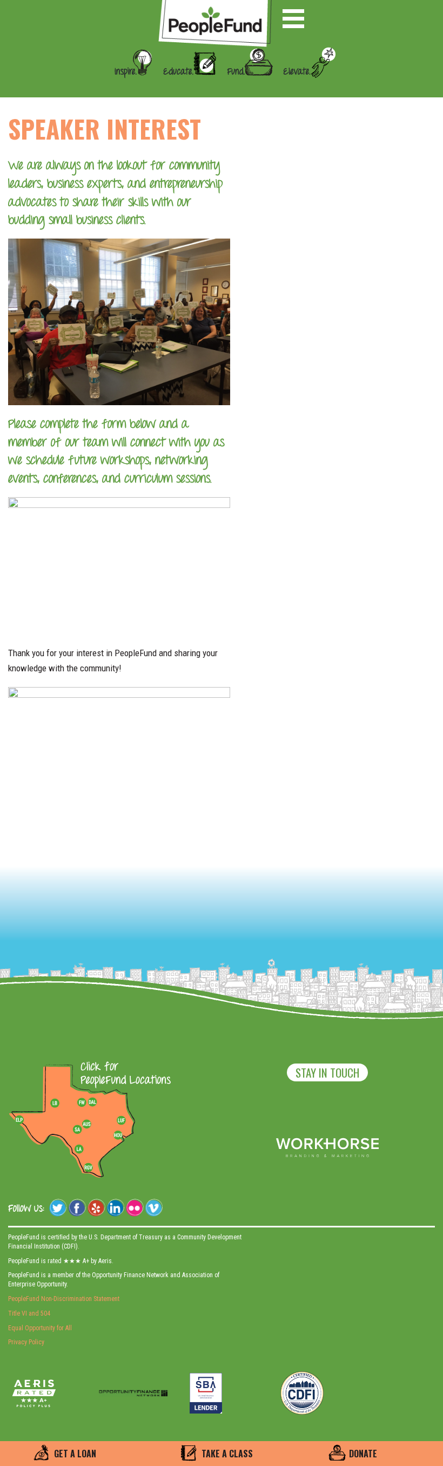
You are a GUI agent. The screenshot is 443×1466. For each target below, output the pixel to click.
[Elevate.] (305, 87)
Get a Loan (75, 1453)
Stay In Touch (327, 1072)
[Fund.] (246, 87)
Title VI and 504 (29, 1313)
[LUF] (121, 1120)
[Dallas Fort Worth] (92, 1102)
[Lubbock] (59, 1102)
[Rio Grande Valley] (88, 1167)
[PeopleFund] (215, 5)
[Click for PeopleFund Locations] (122, 1074)
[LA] (79, 1149)
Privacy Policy (26, 1342)
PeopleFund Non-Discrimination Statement (63, 1299)
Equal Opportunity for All (40, 1328)
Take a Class (227, 1453)
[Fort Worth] (81, 1102)
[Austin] (86, 1122)
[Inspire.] (130, 87)
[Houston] (117, 1135)
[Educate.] (186, 87)
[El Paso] (20, 1120)
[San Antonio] (77, 1129)
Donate (363, 1453)
